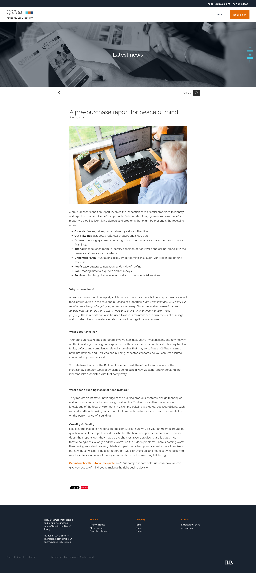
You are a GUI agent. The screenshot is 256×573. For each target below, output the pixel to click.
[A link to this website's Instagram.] (250, 54)
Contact (220, 14)
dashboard (31, 556)
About (138, 527)
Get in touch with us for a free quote (92, 463)
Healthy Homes (97, 524)
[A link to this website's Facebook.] (250, 48)
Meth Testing (96, 527)
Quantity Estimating (99, 531)
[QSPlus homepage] (31, 14)
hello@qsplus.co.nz (219, 3)
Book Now (239, 14)
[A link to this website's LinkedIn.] (250, 61)
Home (138, 524)
